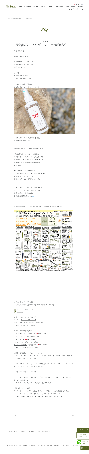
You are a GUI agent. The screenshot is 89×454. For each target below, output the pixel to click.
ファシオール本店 (19, 333)
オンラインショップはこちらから (24, 325)
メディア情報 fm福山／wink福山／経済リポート (29, 322)
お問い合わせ (13, 431)
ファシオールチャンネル (28, 320)
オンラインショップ (76, 9)
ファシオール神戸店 (20, 345)
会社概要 (23, 431)
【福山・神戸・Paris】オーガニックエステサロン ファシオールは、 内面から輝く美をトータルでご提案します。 (44, 445)
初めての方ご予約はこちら (82, 435)
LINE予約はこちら (85, 442)
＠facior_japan (20, 309)
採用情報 (31, 431)
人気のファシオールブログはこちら (26, 317)
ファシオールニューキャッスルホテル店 (26, 336)
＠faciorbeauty (20, 312)
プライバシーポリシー (44, 431)
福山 (9, 18)
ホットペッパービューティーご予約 (26, 342)
